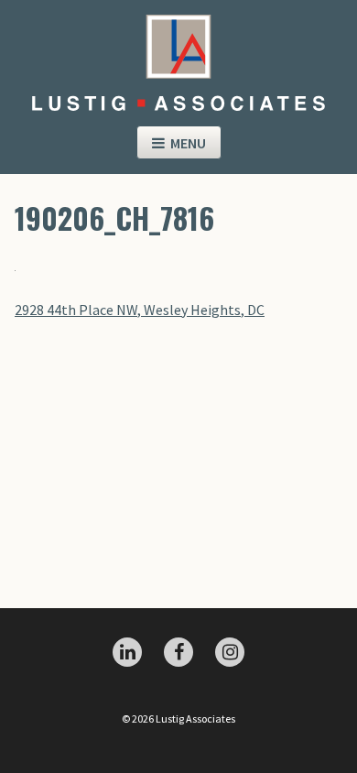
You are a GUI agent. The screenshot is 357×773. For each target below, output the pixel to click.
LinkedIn (127, 652)
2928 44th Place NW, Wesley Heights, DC (140, 309)
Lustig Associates (178, 55)
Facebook (178, 652)
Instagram (229, 652)
